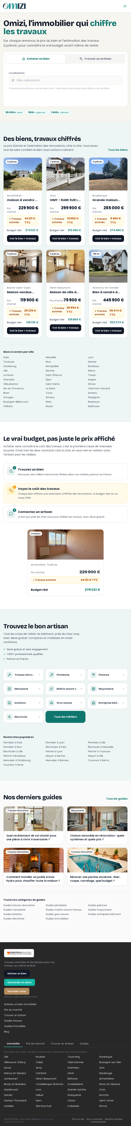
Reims (91, 370)
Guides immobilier (15, 1026)
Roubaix (40, 1056)
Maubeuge (105, 1073)
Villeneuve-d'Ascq (14, 1062)
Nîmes (92, 384)
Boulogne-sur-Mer (110, 1062)
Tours (49, 393)
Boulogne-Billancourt (15, 401)
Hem (38, 1100)
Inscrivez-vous (17, 991)
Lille (5, 370)
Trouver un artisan (97, 59)
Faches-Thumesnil (15, 1100)
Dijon (49, 379)
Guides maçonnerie (100, 909)
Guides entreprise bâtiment (104, 914)
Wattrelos (73, 1067)
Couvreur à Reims (98, 760)
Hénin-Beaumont (46, 1078)
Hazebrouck (11, 1089)
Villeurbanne (10, 384)
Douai (7, 1067)
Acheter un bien (38, 59)
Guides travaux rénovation (19, 905)
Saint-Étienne (54, 375)
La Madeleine (75, 1084)
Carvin (71, 1100)
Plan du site (78, 1119)
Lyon (90, 357)
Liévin (71, 1073)
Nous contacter (94, 1119)
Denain (8, 1095)
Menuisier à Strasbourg (17, 760)
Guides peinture (97, 905)
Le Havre (8, 375)
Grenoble (8, 379)
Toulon (92, 375)
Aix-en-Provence (13, 388)
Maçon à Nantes (55, 756)
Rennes (50, 370)
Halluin (39, 1095)
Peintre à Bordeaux (14, 756)
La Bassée (73, 1106)
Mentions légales (113, 1119)
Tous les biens (118, 150)
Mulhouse (93, 406)
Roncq (103, 1106)
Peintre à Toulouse (99, 751)
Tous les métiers (65, 717)
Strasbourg (9, 366)
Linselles (9, 1106)
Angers (92, 379)
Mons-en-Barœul (109, 1084)
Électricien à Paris (56, 747)
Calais (39, 1062)
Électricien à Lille (13, 751)
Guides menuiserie (14, 909)
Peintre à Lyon (54, 751)
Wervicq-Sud (43, 1106)
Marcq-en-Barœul (15, 1073)
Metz (49, 401)
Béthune (73, 1078)
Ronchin (104, 1095)
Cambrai (41, 1073)
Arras (39, 1067)
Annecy (50, 397)
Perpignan (94, 397)
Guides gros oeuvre (57, 914)
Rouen (49, 406)
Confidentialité (98, 1122)
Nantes (92, 361)
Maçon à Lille (95, 756)
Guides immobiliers (57, 918)
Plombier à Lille (96, 742)
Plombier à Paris (12, 742)
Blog (6, 1031)
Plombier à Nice (12, 747)
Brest (6, 393)
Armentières (106, 1078)
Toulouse (8, 361)
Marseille (51, 357)
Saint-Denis (53, 384)
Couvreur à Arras (13, 764)
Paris (6, 357)
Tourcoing (74, 1056)
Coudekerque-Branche (49, 1084)
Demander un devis (20, 982)
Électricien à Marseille (100, 747)
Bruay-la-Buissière (15, 1084)
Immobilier (13, 1043)
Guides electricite (13, 918)
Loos (38, 1089)
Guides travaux (13, 1020)
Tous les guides (117, 799)
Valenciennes (76, 1062)
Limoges (8, 397)
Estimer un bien (17, 973)
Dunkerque (105, 1056)
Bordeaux (93, 366)
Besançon (94, 401)
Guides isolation (12, 914)
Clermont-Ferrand (99, 388)
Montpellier (52, 366)
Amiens (92, 393)
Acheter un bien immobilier (20, 1004)
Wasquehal (74, 1095)
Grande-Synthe (77, 1089)
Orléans (8, 406)
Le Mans (50, 388)
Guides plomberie (56, 905)
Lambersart (11, 1078)
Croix (102, 1089)
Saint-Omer (106, 1100)
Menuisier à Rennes (57, 760)
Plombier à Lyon (55, 742)
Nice (48, 361)
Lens (102, 1067)
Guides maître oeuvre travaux (64, 909)
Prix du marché (13, 1009)
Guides (84, 1043)
